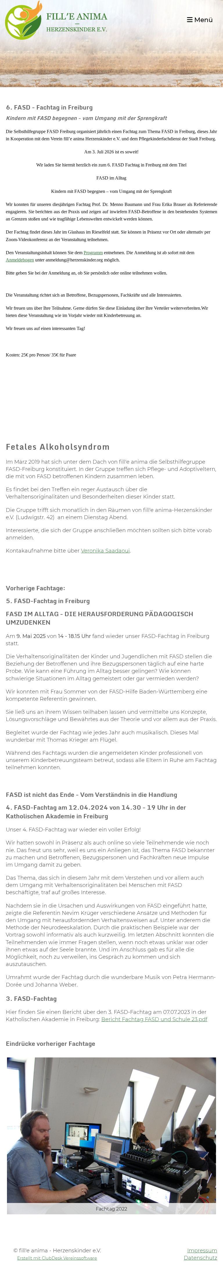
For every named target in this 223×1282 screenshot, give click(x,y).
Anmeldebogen (20, 260)
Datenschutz (200, 1258)
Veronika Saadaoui (105, 551)
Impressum (202, 1250)
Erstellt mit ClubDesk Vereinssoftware (57, 1258)
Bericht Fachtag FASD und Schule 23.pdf (154, 1019)
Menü (203, 20)
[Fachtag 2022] (111, 1135)
